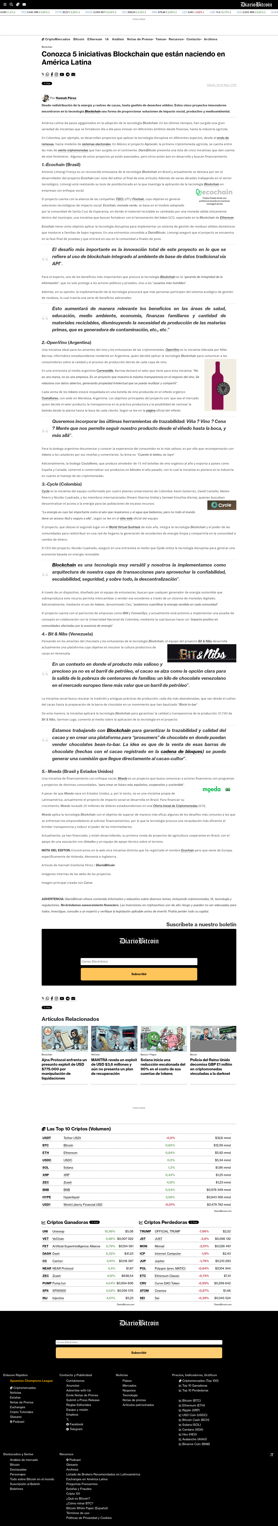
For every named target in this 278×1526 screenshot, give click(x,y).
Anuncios (72, 1385)
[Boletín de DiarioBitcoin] (74, 74)
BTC (45, 1145)
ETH (45, 1153)
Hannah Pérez (66, 98)
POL (143, 1268)
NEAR (46, 1268)
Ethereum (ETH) (193, 1405)
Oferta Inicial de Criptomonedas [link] (175, 806)
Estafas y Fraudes (79, 1489)
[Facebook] (53, 74)
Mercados (129, 1385)
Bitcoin (78, 39)
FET (45, 1246)
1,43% (267, 12)
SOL (45, 1167)
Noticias (15, 1393)
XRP (45, 1175)
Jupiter (160, 1261)
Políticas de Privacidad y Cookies (89, 1518)
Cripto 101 (73, 1494)
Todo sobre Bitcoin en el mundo (32, 1479)
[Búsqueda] (13, 4)
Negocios (129, 1390)
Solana (68, 1167)
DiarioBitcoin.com (223, 1211)
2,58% (20, 12)
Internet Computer (168, 1253)
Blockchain (47, 47)
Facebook (76, 1424)
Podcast (18, 1422)
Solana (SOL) (191, 1425)
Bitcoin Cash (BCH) (195, 1420)
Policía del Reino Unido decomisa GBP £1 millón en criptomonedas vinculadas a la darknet (211, 1067)
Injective (58, 1298)
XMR (101, 12)
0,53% (206, 12)
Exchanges (17, 1407)
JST (143, 1239)
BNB (45, 1190)
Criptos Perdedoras (165, 1222)
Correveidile (105, 371)
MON (143, 1246)
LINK (159, 12)
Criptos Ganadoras (67, 1222)
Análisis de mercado (24, 1460)
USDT (46, 1138)
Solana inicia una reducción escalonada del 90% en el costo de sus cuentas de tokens (163, 1067)
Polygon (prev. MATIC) (170, 1268)
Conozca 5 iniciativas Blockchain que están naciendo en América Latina (133, 58)
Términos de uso (77, 1513)
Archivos (210, 39)
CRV (143, 1283)
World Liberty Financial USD (83, 1204)
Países (127, 1381)
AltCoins (95, 1054)
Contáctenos (75, 1381)
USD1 (46, 1204)
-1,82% (144, 12)
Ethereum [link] (227, 217)
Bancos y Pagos (148, 1054)
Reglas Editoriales (78, 1405)
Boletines (16, 1489)
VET (45, 1239)
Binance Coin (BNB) (195, 1444)
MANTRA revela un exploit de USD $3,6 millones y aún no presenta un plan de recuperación (114, 1067)
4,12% (87, 12)
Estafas (15, 1397)
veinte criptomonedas (73, 150)
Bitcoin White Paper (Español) (87, 1508)
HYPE (5, 12)
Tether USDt (72, 1138)
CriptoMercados (57, 39)
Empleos (72, 1414)
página (150, 410)
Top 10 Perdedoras (194, 1390)
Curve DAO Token (167, 1283)
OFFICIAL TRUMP (167, 1231)
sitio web (126, 518)
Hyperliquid (71, 1197)
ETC (143, 1276)
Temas (161, 39)
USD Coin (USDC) (194, 1415)
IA (107, 39)
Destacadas (18, 1469)
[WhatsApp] (48, 74)
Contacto (193, 39)
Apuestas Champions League (31, 1381)
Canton (57, 1261)
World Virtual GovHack (124, 527)
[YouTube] (63, 74)
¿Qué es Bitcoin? (78, 1498)
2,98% (117, 12)
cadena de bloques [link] (181, 751)
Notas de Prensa (139, 39)
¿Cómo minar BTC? (79, 1503)
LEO (131, 12)
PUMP (47, 1283)
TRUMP (145, 1231)
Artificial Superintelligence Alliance (76, 1246)
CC (44, 1261)
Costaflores (50, 398)
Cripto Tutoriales (21, 1412)
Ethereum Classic (167, 1276)
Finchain (138, 199)
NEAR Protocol (62, 1268)
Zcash (68, 1182)
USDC (46, 1160)
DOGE (35, 12)
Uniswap (58, 1231)
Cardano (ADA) (192, 1429)
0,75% (171, 12)
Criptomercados (24, 1388)
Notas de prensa (134, 1400)
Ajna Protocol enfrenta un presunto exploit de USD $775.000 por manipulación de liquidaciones (64, 1069)
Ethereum (94, 39)
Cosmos (160, 1291)
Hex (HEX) (189, 1434)
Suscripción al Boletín (25, 1484)
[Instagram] (57, 74)
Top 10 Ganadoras (194, 1385)
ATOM (144, 1291)
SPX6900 (59, 1291)
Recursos (176, 39)
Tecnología (130, 1395)
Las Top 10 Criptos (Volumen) (78, 1129)
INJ (44, 1298)
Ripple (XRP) (190, 1410)
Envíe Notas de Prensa (82, 1395)
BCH (251, 12)
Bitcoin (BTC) (191, 1400)
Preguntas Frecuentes (82, 1484)
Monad (159, 1246)
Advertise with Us (78, 1390)
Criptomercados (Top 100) (199, 1381)
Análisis (118, 39)
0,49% (56, 12)
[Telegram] (68, 74)
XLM (220, 12)
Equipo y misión (77, 1410)
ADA (186, 12)
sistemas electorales (96, 144)
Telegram (76, 1429)
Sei (157, 1298)
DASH (46, 1253)
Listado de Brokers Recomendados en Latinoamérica (103, 1474)
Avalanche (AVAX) (194, 1439)
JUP (143, 1261)
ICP (142, 1253)
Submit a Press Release (83, 1400)
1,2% (238, 12)
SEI (142, 1298)
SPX (45, 1291)
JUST (158, 1239)
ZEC (71, 12)
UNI (45, 1231)
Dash (56, 1253)
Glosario (16, 1417)
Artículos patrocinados (138, 1405)
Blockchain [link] (93, 111)
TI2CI (119, 199)
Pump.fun (59, 1283)
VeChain (58, 1239)
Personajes (18, 1474)
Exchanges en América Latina (86, 1479)
